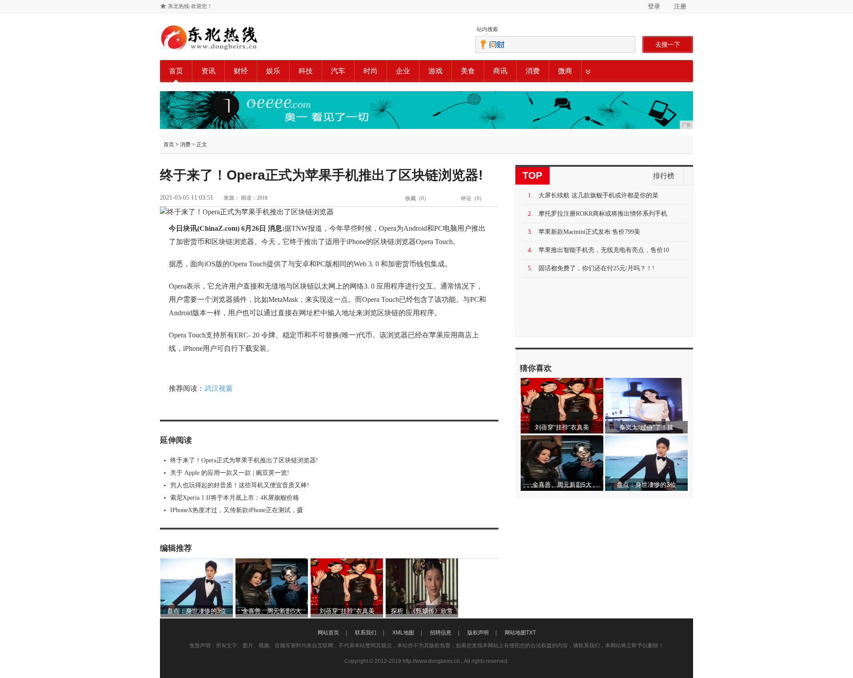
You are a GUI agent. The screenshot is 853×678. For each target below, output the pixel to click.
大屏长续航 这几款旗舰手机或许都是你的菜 (598, 195)
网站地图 (515, 633)
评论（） (473, 198)
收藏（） (417, 198)
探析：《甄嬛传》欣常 (422, 611)
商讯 (500, 71)
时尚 (370, 71)
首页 (176, 71)
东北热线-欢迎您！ (190, 6)
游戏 (435, 71)
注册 (680, 6)
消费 (533, 71)
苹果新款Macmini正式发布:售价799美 (589, 232)
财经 (241, 71)
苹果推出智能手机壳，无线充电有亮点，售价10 (603, 250)
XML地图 (403, 633)
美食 (468, 71)
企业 (403, 71)
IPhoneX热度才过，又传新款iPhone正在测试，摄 (236, 510)
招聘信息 (440, 633)
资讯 (208, 71)
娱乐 (273, 71)
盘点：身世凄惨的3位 (196, 611)
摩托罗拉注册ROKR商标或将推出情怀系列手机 (602, 213)
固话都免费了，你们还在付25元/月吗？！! (596, 268)
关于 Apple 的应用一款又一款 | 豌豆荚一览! (229, 472)
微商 (565, 71)
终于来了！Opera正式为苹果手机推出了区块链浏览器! (244, 460)
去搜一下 (667, 44)
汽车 (338, 71)
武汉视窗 (218, 388)
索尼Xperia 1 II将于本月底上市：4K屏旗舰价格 (234, 497)
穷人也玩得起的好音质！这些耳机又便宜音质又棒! (239, 485)
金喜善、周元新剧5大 (271, 611)
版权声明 (478, 633)
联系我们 (365, 633)
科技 (306, 71)
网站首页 (328, 633)
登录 (654, 6)
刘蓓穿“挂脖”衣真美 (347, 611)
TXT (531, 633)
